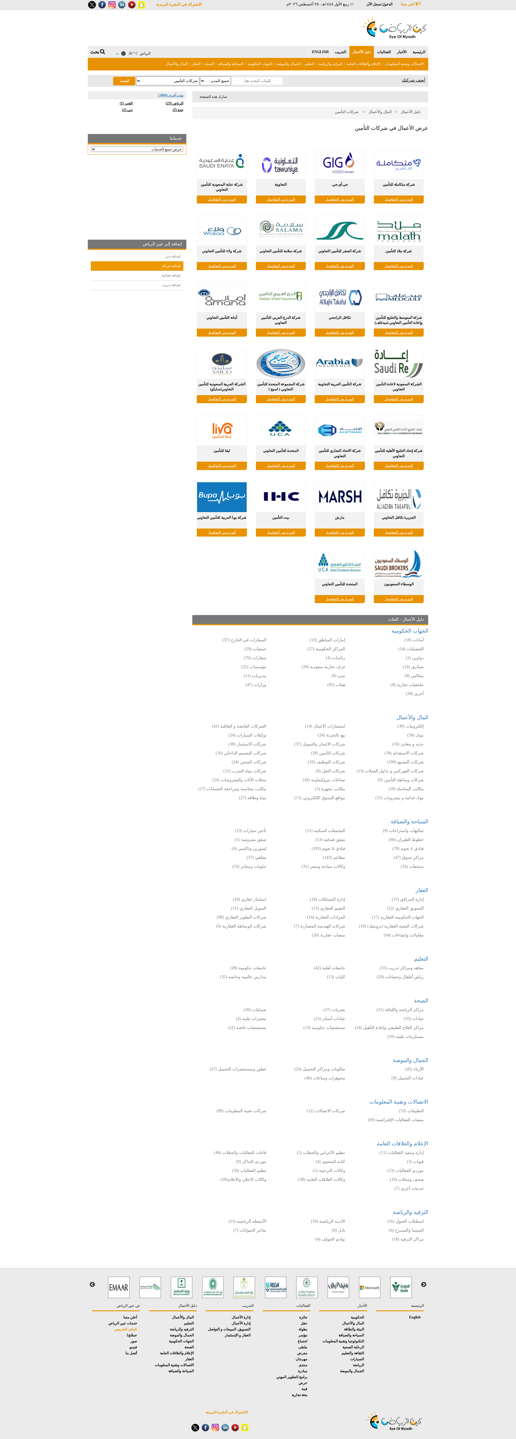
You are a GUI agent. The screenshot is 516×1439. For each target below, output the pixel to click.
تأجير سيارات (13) (250, 830)
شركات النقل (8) (330, 771)
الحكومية (357, 1317)
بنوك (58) (415, 735)
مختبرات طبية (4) (251, 1018)
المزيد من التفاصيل (399, 199)
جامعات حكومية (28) (248, 968)
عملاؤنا (132, 1335)
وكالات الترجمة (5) (329, 1170)
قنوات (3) (415, 1161)
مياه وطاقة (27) (252, 798)
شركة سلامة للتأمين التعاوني (280, 251)
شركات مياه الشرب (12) (244, 771)
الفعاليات (384, 52)
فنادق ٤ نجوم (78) (408, 848)
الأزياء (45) (414, 1069)
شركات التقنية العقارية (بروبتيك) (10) (391, 926)
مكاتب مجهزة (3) (330, 789)
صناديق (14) (413, 667)
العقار (196, 64)
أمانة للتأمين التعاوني (221, 317)
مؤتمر (303, 1335)
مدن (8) (338, 676)
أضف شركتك (413, 80)
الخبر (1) (126, 103)
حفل (304, 1323)
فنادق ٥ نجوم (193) (328, 848)
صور (133, 1341)
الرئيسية (419, 52)
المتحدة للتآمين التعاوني (339, 584)
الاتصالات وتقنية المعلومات (404, 64)
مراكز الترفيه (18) (408, 1239)
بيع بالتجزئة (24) (331, 735)
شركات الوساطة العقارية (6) (241, 926)
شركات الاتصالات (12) (326, 1111)
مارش (339, 517)
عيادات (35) (414, 1018)
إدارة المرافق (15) (408, 899)
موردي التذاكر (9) (251, 1161)
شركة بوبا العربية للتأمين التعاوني (221, 517)
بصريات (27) (334, 1009)
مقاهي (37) (256, 857)
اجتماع (302, 1341)
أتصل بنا (131, 1353)
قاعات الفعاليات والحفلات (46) (240, 1152)
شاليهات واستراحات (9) (403, 830)
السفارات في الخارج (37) (244, 640)
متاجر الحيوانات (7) (249, 1230)
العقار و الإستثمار (238, 1335)
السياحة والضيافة (230, 64)
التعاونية (281, 184)
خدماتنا (176, 138)
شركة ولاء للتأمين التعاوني (222, 251)
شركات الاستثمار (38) (247, 744)
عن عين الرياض (128, 1306)
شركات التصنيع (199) (405, 762)
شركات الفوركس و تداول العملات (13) (390, 771)
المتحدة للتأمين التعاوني (281, 451)
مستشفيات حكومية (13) (324, 1027)
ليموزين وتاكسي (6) (249, 848)
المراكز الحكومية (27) (326, 649)
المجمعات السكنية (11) (325, 830)
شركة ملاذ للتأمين (399, 251)
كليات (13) (336, 977)
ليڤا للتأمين (222, 451)
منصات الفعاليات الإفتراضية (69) (396, 1120)
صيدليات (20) (255, 1009)
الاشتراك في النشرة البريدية (179, 4)
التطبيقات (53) (411, 1111)
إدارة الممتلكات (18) (327, 899)
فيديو (133, 1347)
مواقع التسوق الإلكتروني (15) (319, 798)
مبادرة (302, 1371)
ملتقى (302, 1347)
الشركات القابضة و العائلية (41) (239, 726)
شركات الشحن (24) (249, 762)
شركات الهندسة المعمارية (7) (319, 926)
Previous (424, 1285)
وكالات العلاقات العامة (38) (321, 1179)
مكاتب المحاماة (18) (406, 789)
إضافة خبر (172, 256)
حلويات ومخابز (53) (249, 866)
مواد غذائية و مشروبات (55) (399, 798)
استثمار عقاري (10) (249, 899)
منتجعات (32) (412, 866)
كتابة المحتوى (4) (330, 1161)
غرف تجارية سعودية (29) (323, 667)
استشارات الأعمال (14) (325, 726)
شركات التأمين (347, 112)
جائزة (303, 1317)
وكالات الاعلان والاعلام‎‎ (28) (242, 1179)
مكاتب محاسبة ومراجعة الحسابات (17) (232, 789)
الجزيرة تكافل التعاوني (399, 517)
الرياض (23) (174, 103)
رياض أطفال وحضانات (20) (400, 977)
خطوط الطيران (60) (406, 839)
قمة (304, 1389)
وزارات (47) (255, 684)
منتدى (303, 1365)
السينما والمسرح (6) (406, 1230)
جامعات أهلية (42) (329, 968)
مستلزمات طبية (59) (406, 1036)
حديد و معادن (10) (408, 744)
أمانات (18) (414, 640)
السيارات (357, 1359)
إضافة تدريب (171, 285)
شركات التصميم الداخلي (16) (241, 753)
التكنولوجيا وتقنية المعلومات (343, 1341)
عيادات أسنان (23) (329, 1018)
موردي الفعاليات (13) (405, 1170)
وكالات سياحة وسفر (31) (323, 866)
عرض (303, 1383)
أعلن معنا (408, 4)
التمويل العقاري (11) (248, 908)
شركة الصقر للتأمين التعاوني (339, 251)
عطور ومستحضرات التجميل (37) (238, 1069)
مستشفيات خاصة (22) (247, 1027)
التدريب (340, 52)
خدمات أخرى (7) (409, 1188)
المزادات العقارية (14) (326, 917)
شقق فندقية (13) (330, 839)
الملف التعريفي (125, 1329)
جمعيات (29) (255, 649)
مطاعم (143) (334, 857)
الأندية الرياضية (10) (328, 1221)
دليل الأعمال (361, 52)
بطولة (303, 1329)
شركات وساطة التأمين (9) (401, 780)
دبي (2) (127, 110)
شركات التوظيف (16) (326, 762)
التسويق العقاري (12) (405, 908)
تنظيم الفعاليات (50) (249, 1170)
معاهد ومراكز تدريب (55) (402, 968)
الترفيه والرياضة (331, 64)
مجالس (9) (414, 676)
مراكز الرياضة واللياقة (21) (400, 1009)
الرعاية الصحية (353, 1347)
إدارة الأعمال (241, 1317)
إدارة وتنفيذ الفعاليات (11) (402, 1152)
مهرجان (301, 1359)
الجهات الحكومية (260, 64)
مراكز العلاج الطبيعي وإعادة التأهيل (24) (389, 1027)
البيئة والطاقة (354, 1329)
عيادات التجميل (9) (407, 1078)
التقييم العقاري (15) (328, 908)
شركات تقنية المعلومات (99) (241, 1111)
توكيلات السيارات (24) (247, 735)
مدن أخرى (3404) (170, 95)
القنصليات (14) (411, 649)
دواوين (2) (415, 658)
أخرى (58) (415, 693)
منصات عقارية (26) (328, 935)
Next (92, 1285)
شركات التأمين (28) (328, 753)
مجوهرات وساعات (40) (325, 1078)
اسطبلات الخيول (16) (405, 1221)
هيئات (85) (336, 684)
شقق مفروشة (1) (250, 839)
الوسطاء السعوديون (399, 584)
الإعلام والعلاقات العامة (363, 64)
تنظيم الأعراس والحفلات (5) (321, 1152)
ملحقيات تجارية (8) (407, 684)
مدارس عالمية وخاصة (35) (243, 977)
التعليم (309, 64)
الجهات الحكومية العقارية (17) (398, 917)
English (320, 52)
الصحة (209, 64)
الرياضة (358, 1365)
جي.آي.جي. (339, 184)
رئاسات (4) (335, 658)
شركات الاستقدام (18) (404, 753)
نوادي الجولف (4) (330, 1239)
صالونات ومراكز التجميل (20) (319, 1069)
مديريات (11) (255, 676)
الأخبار (401, 52)
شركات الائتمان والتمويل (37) (319, 744)
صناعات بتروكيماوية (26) (324, 780)
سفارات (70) (255, 658)
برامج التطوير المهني (291, 1377)
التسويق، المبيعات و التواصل (229, 1329)
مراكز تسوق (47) (409, 857)
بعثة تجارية (299, 1395)
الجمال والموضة (288, 64)
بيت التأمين (280, 517)
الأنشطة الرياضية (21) (247, 1221)
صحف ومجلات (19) (407, 1179)
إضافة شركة (171, 266)
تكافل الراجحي (340, 317)
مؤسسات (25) (253, 667)
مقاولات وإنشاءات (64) (404, 935)
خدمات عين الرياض (122, 1323)
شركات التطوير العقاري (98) (241, 917)
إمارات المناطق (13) (327, 640)
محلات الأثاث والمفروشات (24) (239, 780)
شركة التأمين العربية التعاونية (339, 384)
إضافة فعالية (171, 275)
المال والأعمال (177, 64)
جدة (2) (178, 110)
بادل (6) (338, 1230)
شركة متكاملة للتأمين (399, 184)
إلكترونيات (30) (410, 726)
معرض (302, 1353)
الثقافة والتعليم (353, 1353)
